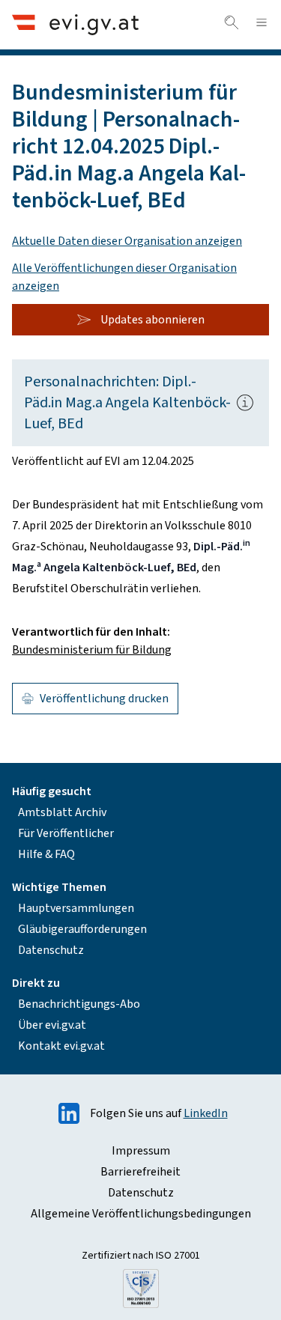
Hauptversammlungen (76, 908)
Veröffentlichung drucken (104, 698)
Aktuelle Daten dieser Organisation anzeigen (127, 241)
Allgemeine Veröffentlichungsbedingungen (141, 1213)
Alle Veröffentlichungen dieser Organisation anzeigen (124, 277)
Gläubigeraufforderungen (82, 929)
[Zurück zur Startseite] (75, 24)
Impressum (141, 1151)
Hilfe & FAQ (46, 854)
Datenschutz (51, 950)
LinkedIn (206, 1113)
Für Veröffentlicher (66, 833)
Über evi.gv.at (52, 1025)
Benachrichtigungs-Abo (79, 1004)
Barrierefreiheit (140, 1172)
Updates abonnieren (152, 319)
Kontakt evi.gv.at (61, 1046)
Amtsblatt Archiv (62, 812)
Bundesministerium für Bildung (92, 650)
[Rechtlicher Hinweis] (245, 403)
